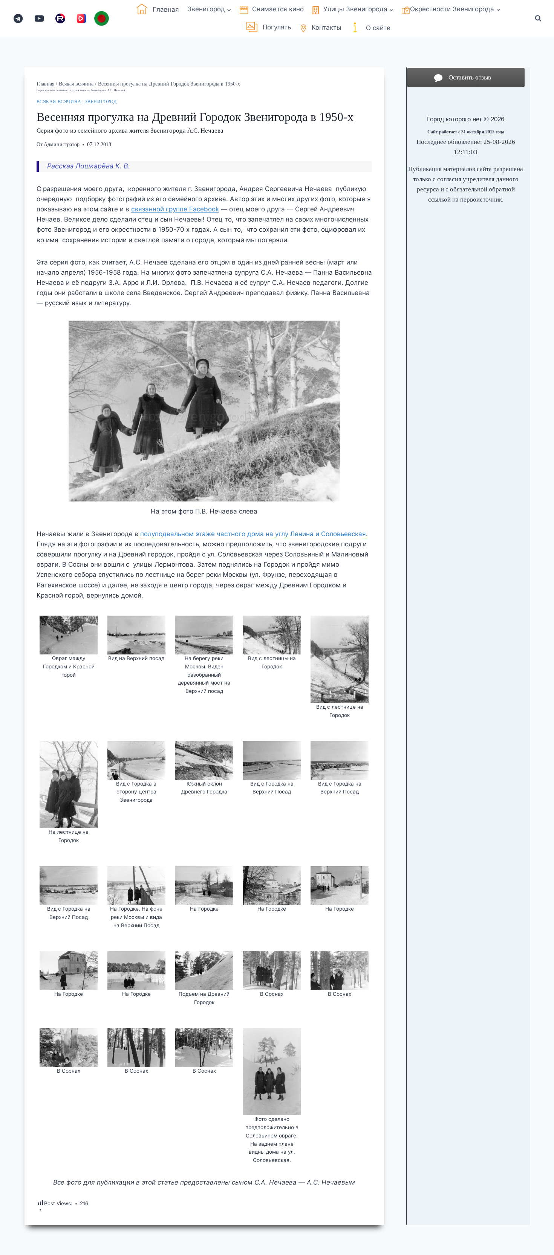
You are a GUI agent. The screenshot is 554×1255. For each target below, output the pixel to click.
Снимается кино (278, 9)
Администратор (62, 144)
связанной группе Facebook (175, 209)
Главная (166, 9)
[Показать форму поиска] (538, 18)
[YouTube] (39, 18)
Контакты (326, 27)
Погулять (277, 27)
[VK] (81, 18)
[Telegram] (18, 18)
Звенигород (101, 101)
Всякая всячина (59, 101)
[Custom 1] (60, 18)
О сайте (378, 28)
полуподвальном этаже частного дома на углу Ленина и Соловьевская (253, 534)
